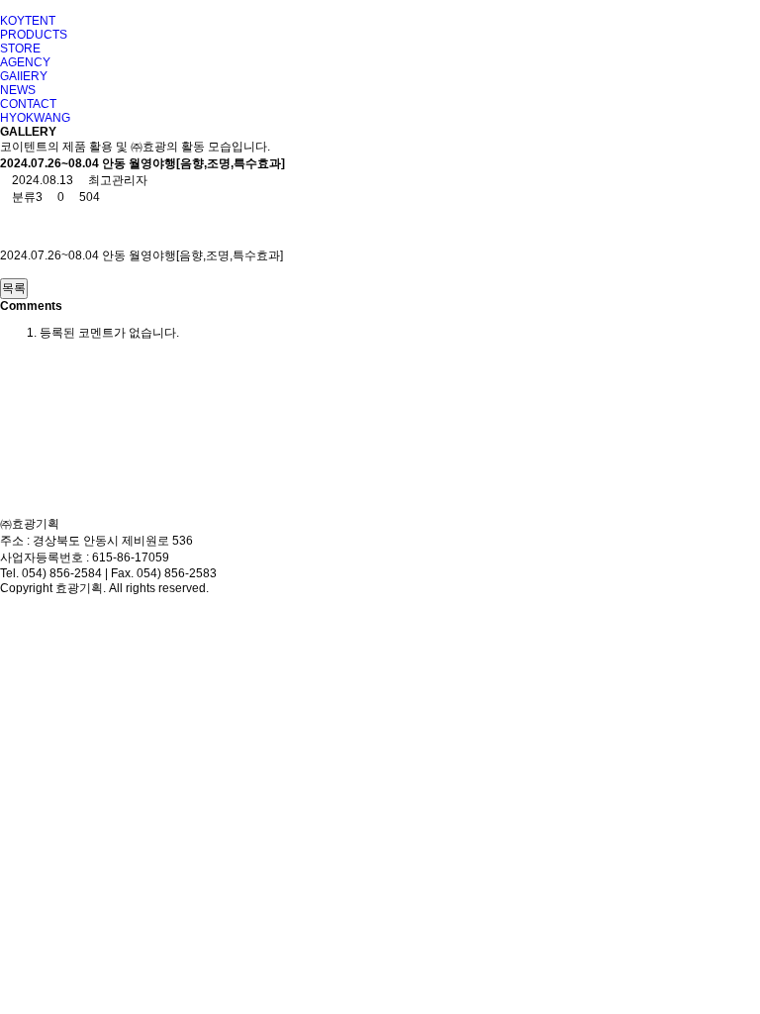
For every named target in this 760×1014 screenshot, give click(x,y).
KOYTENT (27, 21)
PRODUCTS (33, 35)
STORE (20, 48)
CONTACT (28, 104)
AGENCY (25, 62)
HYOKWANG (35, 118)
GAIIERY (24, 76)
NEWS (18, 90)
